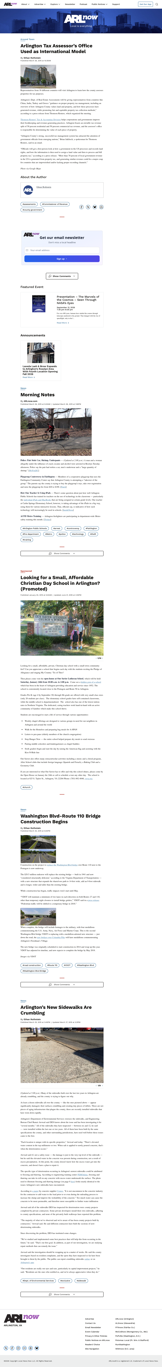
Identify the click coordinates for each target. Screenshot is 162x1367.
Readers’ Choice (92, 1344)
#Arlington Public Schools (35, 528)
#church (26, 787)
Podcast (83, 4)
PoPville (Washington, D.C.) (127, 1336)
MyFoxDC (33, 470)
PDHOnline (83, 1174)
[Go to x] (6, 1348)
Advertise (38, 4)
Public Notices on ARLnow (97, 1340)
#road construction (32, 965)
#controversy (73, 528)
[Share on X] (88, 207)
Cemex (60, 1191)
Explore (54, 4)
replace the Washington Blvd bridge (62, 864)
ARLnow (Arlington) (124, 1319)
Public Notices (98, 4)
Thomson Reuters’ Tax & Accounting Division (41, 119)
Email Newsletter (93, 1327)
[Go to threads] (30, 1348)
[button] (96, 658)
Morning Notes (38, 394)
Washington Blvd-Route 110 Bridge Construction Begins (61, 818)
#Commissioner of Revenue (54, 204)
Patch (63, 486)
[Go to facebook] (12, 1348)
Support (116, 4)
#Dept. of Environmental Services (38, 1281)
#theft (93, 534)
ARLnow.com (30, 401)
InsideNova (68, 510)
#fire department (31, 534)
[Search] (156, 4)
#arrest (56, 528)
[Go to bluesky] (37, 1348)
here (73, 1181)
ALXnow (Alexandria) (125, 1323)
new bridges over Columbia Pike (51, 937)
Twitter (47, 519)
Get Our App (145, 4)
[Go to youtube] (24, 1348)
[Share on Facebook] (81, 207)
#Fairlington (91, 528)
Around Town (27, 39)
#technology (78, 534)
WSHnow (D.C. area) (124, 1349)
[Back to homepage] (10, 4)
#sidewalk (81, 1281)
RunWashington (122, 1344)
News (23, 388)
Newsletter (70, 4)
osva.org (88, 778)
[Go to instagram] (18, 1348)
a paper (35, 1191)
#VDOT (67, 965)
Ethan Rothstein (32, 58)
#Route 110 (52, 965)
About (24, 4)
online (87, 1258)
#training (27, 540)
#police (62, 534)
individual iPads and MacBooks (37, 499)
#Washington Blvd (85, 965)
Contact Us (90, 1323)
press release (93, 900)
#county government (32, 210)
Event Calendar (92, 1332)
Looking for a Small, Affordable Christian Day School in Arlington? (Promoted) (60, 583)
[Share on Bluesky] (95, 207)
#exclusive (65, 1281)
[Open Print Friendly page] (101, 207)
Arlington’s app (27, 1262)
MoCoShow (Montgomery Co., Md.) (131, 1332)
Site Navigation (92, 1349)
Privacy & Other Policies (96, 1336)
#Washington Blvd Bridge (34, 971)
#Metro (48, 534)
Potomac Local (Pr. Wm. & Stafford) (132, 1340)
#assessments (29, 204)
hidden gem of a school (91, 682)
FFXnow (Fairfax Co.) (125, 1327)
